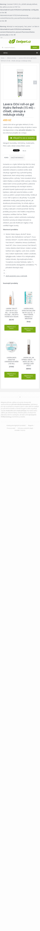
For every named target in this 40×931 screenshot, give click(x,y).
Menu (5, 53)
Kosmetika (13, 143)
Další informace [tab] (17, 158)
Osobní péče (30, 143)
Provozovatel (11, 428)
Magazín (30, 425)
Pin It (24, 151)
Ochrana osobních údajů (25, 428)
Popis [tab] (6, 158)
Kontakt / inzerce (20, 430)
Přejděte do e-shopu (24, 138)
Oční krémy (21, 143)
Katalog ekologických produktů (16, 425)
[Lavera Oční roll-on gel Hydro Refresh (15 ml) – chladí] (20, 82)
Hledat (35, 47)
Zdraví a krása (16, 146)
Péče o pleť (6, 146)
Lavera (27, 146)
